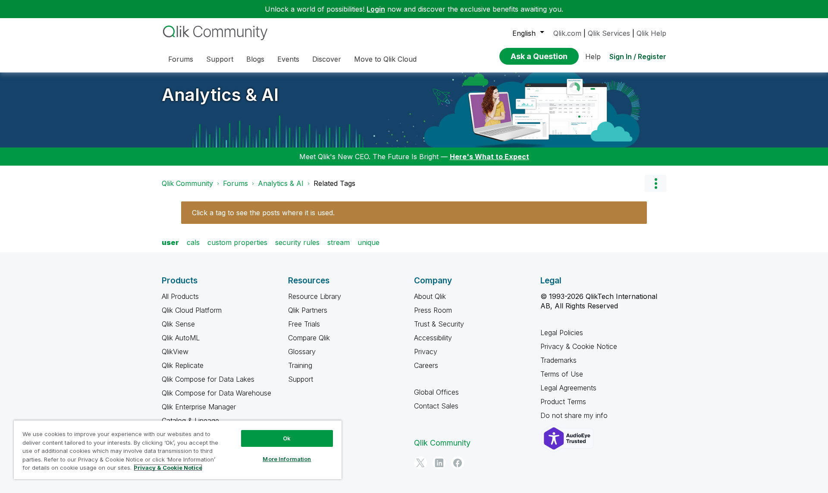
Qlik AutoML (181, 337)
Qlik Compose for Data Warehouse (216, 393)
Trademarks (558, 360)
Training (300, 365)
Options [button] (655, 183)
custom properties (237, 242)
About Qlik (430, 296)
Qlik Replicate (183, 365)
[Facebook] (457, 462)
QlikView (175, 351)
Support (300, 379)
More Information (287, 458)
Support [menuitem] (219, 59)
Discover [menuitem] (326, 59)
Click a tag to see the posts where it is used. (263, 212)
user (170, 242)
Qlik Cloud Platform (192, 310)
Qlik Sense (178, 324)
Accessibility (433, 337)
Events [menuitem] (288, 59)
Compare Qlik (309, 337)
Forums (235, 183)
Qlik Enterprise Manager (199, 406)
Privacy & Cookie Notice (578, 346)
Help (593, 56)
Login (376, 9)
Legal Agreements (568, 387)
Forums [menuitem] (180, 59)
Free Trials (304, 324)
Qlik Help (651, 33)
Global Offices (436, 392)
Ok (287, 438)
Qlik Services (609, 33)
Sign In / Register (637, 56)
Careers (426, 365)
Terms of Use (561, 374)
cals (193, 242)
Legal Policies (561, 332)
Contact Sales (436, 406)
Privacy (425, 351)
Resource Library (314, 296)
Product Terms (563, 401)
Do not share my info (575, 415)
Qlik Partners (307, 310)
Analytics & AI (220, 94)
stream (338, 242)
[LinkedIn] (439, 462)
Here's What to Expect (489, 156)
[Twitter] (420, 462)
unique (369, 242)
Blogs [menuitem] (255, 59)
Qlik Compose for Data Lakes (208, 379)
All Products (180, 296)
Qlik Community (187, 183)
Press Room (433, 310)
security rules (297, 242)
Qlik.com (567, 33)
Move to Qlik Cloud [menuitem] (385, 59)
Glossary (302, 351)
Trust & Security (439, 324)
